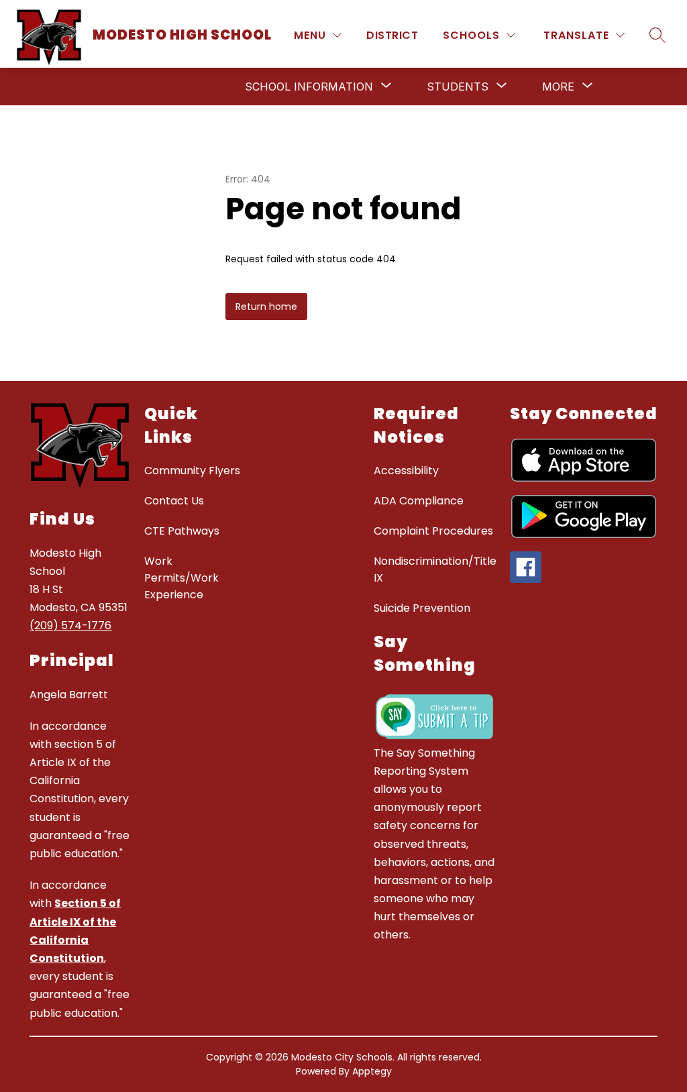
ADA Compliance (419, 500)
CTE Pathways (181, 531)
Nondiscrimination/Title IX (435, 569)
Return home (266, 306)
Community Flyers (192, 470)
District (392, 35)
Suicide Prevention (422, 608)
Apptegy (372, 1071)
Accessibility (406, 470)
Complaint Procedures (433, 531)
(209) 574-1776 (70, 625)
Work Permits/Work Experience (181, 577)
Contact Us (174, 500)
